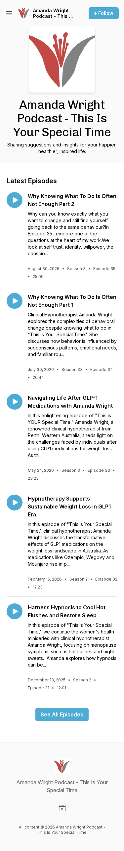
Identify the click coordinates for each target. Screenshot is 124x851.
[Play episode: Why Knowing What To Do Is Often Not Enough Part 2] (14, 200)
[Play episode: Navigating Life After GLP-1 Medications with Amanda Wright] (14, 402)
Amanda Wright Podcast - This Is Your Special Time (53, 13)
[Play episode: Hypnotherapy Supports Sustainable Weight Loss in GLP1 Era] (14, 502)
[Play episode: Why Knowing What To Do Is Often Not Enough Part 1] (14, 301)
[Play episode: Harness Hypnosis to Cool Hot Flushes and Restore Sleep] (14, 611)
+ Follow (103, 13)
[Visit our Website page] (62, 808)
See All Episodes (62, 714)
